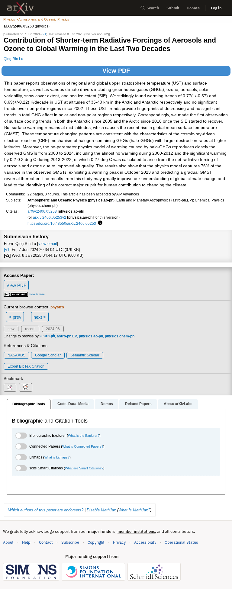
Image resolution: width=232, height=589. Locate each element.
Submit (172, 8)
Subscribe (70, 542)
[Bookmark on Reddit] (25, 387)
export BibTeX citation (26, 366)
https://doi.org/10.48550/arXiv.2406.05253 (61, 223)
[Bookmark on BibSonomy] (10, 388)
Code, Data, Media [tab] (73, 404)
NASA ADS (16, 355)
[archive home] (20, 8)
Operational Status (181, 542)
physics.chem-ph (119, 336)
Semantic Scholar (84, 355)
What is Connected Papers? (82, 446)
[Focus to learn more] (99, 223)
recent (30, 329)
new (11, 329)
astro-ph (47, 336)
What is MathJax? (134, 510)
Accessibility (145, 542)
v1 (44, 34)
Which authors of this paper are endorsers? (45, 510)
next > (40, 317)
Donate (193, 8)
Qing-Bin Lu (13, 59)
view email (47, 243)
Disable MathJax (101, 510)
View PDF (116, 70)
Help (26, 542)
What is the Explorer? (83, 435)
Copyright (96, 542)
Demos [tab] (107, 404)
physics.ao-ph (91, 336)
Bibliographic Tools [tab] (28, 404)
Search (153, 8)
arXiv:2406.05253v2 (49, 217)
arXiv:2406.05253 (42, 211)
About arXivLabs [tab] (178, 404)
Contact (46, 542)
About (8, 542)
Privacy (119, 542)
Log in (216, 8)
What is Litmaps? (56, 457)
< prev (15, 317)
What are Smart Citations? (84, 468)
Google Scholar (48, 355)
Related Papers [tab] (138, 404)
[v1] (7, 249)
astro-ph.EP (67, 336)
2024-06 (53, 329)
